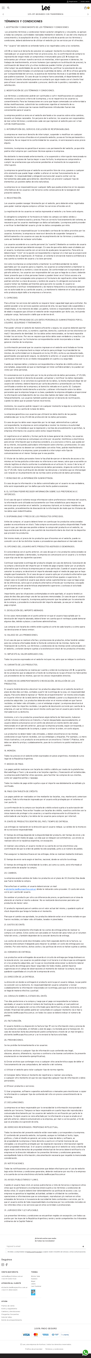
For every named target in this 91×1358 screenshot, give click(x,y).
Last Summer (36, 1286)
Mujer (33, 1281)
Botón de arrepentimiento (11, 1320)
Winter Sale (35, 1276)
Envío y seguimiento (9, 1309)
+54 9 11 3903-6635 (9, 1290)
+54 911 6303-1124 (8, 1279)
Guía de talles (6, 1317)
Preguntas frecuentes (10, 1314)
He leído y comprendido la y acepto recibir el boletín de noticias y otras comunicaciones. (47, 1252)
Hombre (34, 1279)
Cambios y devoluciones (10, 1312)
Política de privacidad (33, 1349)
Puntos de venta (7, 1306)
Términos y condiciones (54, 1349)
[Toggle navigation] (3, 7)
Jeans (33, 1284)
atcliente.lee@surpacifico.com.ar (21, 889)
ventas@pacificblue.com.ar (12, 1276)
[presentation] (3, 14)
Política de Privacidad (34, 1252)
